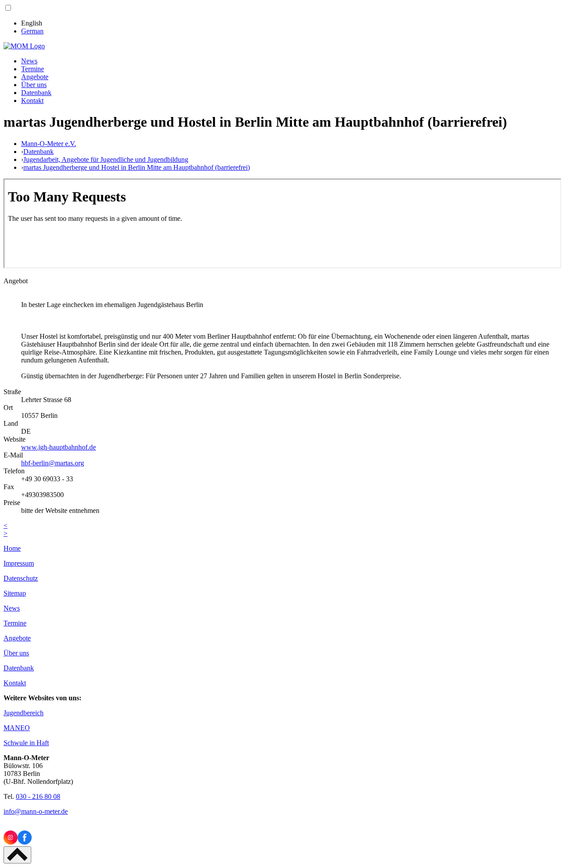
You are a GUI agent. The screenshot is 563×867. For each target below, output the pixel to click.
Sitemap (15, 593)
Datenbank (36, 92)
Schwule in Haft (26, 742)
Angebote (34, 76)
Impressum (19, 563)
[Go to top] (17, 854)
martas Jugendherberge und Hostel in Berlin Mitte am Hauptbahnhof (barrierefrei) (136, 167)
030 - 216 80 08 (38, 796)
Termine (32, 69)
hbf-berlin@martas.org (52, 463)
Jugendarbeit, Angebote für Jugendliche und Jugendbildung (105, 159)
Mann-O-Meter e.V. (48, 143)
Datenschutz (21, 578)
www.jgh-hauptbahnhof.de (58, 447)
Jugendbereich (24, 713)
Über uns (34, 84)
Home (12, 548)
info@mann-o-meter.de (36, 811)
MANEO (17, 728)
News (29, 61)
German (32, 31)
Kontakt (32, 100)
